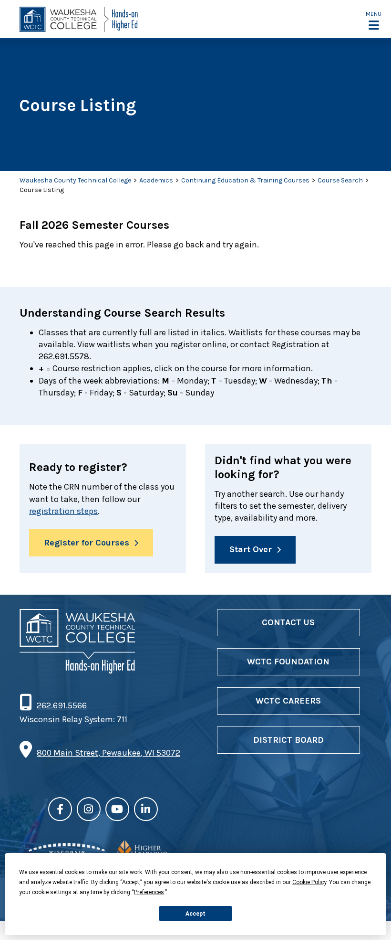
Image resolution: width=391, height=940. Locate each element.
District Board (288, 740)
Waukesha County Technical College (75, 180)
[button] (373, 20)
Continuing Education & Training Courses (245, 180)
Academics (156, 180)
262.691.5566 (61, 705)
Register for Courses (86, 542)
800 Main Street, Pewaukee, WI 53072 (108, 753)
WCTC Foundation (288, 661)
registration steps (63, 511)
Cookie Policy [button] (309, 882)
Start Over (250, 549)
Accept (195, 913)
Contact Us (288, 622)
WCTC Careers (288, 700)
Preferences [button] (149, 892)
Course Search (340, 180)
